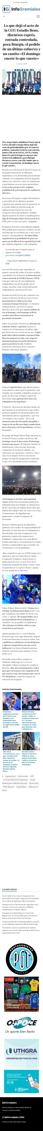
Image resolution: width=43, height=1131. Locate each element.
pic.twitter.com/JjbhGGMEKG (18, 255)
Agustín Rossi (11, 776)
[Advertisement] (21, 118)
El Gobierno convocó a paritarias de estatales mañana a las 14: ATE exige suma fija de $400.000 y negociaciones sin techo (21, 930)
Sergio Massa (21, 787)
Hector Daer (33, 783)
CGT (32, 776)
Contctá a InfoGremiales (11, 1110)
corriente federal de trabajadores (15, 780)
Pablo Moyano (8, 787)
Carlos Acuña (23, 776)
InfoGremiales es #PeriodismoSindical (16, 1107)
